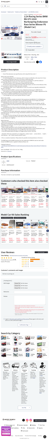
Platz (35, 57)
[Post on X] (37, 62)
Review (5, 296)
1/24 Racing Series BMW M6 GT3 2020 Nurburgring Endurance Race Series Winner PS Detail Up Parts (23, 146)
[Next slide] (22, 32)
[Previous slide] (1, 196)
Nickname (6, 291)
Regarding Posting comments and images (19, 255)
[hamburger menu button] (46, 2)
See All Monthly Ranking (19, 217)
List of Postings (41, 252)
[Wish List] (39, 1)
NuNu (32, 57)
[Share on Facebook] (40, 62)
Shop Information (19, 435)
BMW (8, 161)
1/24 (32, 59)
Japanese (9, 151)
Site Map (40, 435)
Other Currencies (29, 39)
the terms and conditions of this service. (19, 319)
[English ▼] (37, 1)
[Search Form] (43, 1)
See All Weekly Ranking (7, 217)
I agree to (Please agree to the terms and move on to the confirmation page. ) (24, 319)
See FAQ (24, 407)
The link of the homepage (30, 435)
